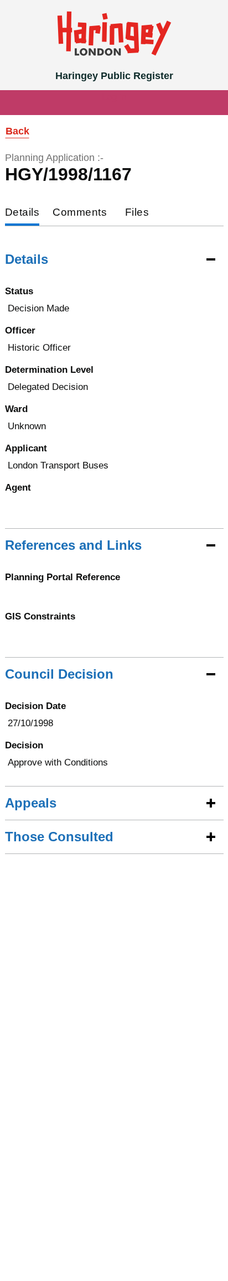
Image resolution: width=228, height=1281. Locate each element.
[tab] (22, 213)
